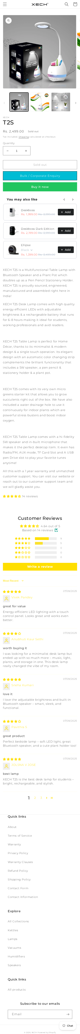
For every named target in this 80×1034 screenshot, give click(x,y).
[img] (12, 591)
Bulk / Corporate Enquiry (40, 176)
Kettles (13, 930)
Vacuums (14, 947)
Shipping (24, 137)
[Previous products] (64, 199)
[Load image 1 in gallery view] (19, 101)
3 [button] (41, 798)
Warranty (14, 844)
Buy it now (40, 187)
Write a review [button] (40, 566)
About (12, 827)
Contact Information (23, 897)
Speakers (14, 965)
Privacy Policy (18, 853)
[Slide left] (4, 103)
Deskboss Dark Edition (37, 229)
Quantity (9, 143)
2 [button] (35, 798)
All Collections (18, 921)
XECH (34, 1032)
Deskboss (28, 210)
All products (17, 989)
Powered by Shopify (46, 1032)
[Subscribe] (67, 1014)
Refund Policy (18, 870)
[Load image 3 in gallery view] (60, 101)
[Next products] (73, 199)
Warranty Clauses (20, 862)
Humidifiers (16, 956)
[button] (5, 4)
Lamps (12, 939)
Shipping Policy (19, 879)
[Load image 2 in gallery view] (40, 101)
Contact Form (18, 888)
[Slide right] (75, 103)
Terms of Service (20, 835)
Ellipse (25, 245)
